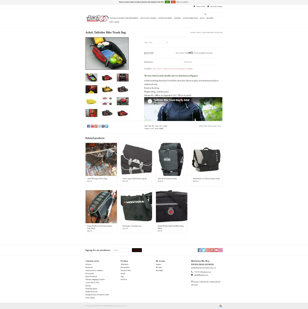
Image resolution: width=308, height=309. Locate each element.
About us (88, 264)
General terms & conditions (94, 270)
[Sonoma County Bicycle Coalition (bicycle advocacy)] (207, 283)
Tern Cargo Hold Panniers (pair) (134, 178)
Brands (209, 18)
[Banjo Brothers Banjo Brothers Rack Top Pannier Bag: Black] (101, 206)
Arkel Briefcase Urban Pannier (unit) (206, 178)
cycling (165, 126)
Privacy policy (89, 273)
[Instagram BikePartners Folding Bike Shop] (221, 250)
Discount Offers (126, 270)
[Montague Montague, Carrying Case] (136, 206)
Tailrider (146, 129)
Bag (150, 126)
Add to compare (212, 126)
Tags (122, 276)
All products (124, 264)
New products (125, 267)
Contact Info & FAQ (92, 282)
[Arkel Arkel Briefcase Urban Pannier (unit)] (207, 159)
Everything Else (190, 18)
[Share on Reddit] (99, 126)
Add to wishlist (203, 126)
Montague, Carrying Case (132, 226)
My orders (159, 267)
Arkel (146, 126)
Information (148, 62)
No (173, 2)
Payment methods (91, 276)
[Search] (205, 14)
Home (192, 32)
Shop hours (89, 267)
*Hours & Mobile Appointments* (123, 18)
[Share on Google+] (92, 126)
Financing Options (91, 288)
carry (160, 126)
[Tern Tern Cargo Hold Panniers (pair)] (136, 159)
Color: (146, 42)
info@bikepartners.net (201, 275)
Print (219, 126)
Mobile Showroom (91, 291)
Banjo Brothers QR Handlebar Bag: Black (171, 227)
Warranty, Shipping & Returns (95, 279)
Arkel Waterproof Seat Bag (97, 178)
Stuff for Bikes (165, 18)
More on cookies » (182, 2)
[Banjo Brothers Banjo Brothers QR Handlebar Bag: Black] (171, 206)
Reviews (187, 62)
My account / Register (216, 6)
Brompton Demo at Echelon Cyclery (97, 294)
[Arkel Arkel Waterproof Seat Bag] (101, 159)
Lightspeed (123, 306)
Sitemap (88, 285)
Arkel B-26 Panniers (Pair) (167, 178)
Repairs (177, 18)
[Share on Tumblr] (103, 126)
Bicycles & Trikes (148, 18)
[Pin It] (95, 126)
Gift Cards (114, 22)
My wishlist (159, 270)
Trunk (156, 129)
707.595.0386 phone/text (202, 272)
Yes (167, 2)
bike (153, 126)
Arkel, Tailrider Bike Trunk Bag (209, 32)
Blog (202, 18)
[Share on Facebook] (88, 126)
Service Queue (90, 297)
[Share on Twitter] (106, 126)
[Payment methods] (220, 306)
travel (152, 129)
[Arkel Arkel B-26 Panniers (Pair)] (171, 159)
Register (158, 264)
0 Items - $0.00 (200, 6)
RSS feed (124, 279)
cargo (156, 126)
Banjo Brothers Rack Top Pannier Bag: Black (99, 227)
